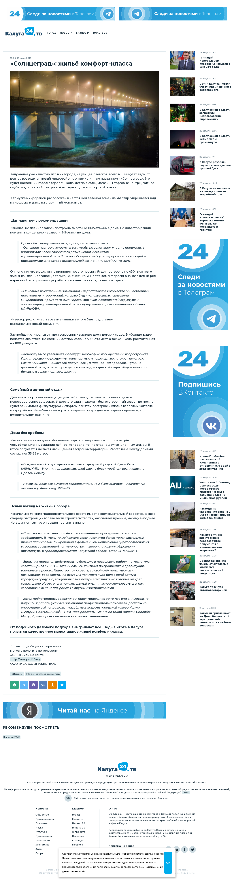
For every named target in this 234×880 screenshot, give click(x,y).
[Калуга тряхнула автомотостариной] (182, 590)
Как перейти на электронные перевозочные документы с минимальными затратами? (210, 542)
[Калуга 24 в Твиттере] (192, 849)
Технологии (42, 840)
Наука (39, 827)
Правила (77, 844)
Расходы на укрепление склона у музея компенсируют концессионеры (214, 513)
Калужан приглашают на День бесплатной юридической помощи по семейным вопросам (215, 619)
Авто (38, 848)
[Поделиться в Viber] (33, 685)
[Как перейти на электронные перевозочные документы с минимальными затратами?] (182, 538)
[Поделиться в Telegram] (24, 685)
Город (51, 33)
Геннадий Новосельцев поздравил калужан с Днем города (214, 62)
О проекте (78, 831)
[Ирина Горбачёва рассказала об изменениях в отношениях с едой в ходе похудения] (182, 459)
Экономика (42, 844)
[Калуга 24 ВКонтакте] (200, 392)
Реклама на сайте (121, 846)
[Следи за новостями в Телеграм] (173, 13)
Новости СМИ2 (11, 737)
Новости (66, 33)
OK (168, 862)
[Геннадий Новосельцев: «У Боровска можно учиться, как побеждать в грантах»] (182, 217)
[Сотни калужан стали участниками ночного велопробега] (182, 86)
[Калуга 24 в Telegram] (176, 849)
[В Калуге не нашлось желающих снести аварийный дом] (182, 191)
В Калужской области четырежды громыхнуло (215, 139)
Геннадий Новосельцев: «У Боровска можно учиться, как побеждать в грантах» (211, 222)
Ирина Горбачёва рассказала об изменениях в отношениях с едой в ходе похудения (215, 462)
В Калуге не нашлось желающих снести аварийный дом (214, 191)
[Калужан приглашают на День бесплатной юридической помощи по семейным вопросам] (182, 616)
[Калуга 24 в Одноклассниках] (184, 849)
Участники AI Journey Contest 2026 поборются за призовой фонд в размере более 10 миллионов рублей (214, 490)
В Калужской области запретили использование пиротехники (215, 114)
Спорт (39, 853)
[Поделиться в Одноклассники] (52, 685)
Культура (41, 831)
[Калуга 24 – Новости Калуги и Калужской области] (23, 32)
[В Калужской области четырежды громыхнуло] (182, 139)
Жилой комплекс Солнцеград (44, 674)
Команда (78, 840)
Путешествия (43, 836)
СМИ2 (186, 792)
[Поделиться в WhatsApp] (14, 685)
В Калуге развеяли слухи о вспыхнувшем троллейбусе (215, 165)
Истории (17, 674)
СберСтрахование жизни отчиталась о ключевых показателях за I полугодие (213, 567)
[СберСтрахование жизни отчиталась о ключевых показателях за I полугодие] (182, 564)
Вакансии (78, 836)
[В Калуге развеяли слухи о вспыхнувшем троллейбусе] (182, 165)
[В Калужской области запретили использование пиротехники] (182, 113)
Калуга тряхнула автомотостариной (213, 589)
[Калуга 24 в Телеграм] (61, 13)
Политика (41, 823)
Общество (42, 814)
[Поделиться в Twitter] (62, 685)
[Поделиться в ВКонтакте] (43, 685)
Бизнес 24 (83, 33)
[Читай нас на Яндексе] (84, 710)
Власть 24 (100, 33)
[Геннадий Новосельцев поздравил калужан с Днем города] (182, 60)
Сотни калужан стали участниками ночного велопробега (215, 87)
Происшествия (44, 819)
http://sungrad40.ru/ (25, 659)
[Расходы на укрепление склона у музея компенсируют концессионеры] (182, 511)
